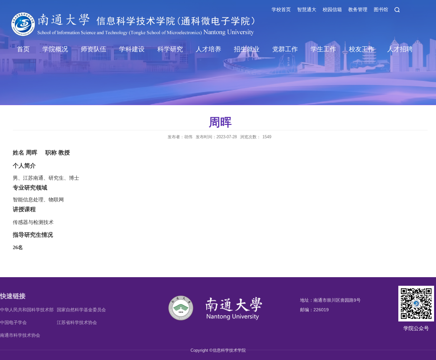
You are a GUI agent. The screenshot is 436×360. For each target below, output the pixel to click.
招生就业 (246, 49)
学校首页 (281, 9)
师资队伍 (93, 49)
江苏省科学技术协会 (77, 322)
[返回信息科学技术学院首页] (217, 296)
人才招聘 (400, 49)
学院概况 (55, 49)
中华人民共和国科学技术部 (27, 309)
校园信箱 (332, 9)
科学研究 (170, 49)
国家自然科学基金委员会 (81, 309)
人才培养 (208, 49)
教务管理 (357, 9)
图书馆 (381, 9)
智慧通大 (306, 9)
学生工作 (323, 49)
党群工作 (285, 49)
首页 (23, 49)
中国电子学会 (13, 322)
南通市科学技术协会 (20, 335)
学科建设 (132, 49)
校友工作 (361, 49)
